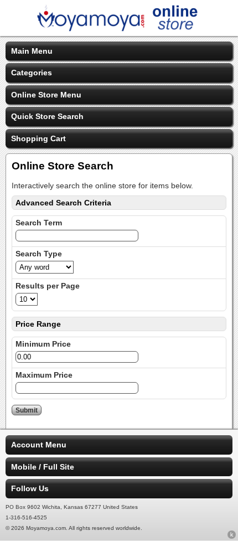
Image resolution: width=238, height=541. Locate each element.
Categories (31, 72)
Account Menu (38, 444)
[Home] (119, 28)
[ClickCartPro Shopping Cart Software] (231, 536)
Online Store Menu (46, 94)
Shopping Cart (38, 138)
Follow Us (30, 488)
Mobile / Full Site (42, 466)
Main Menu (32, 51)
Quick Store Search (47, 116)
